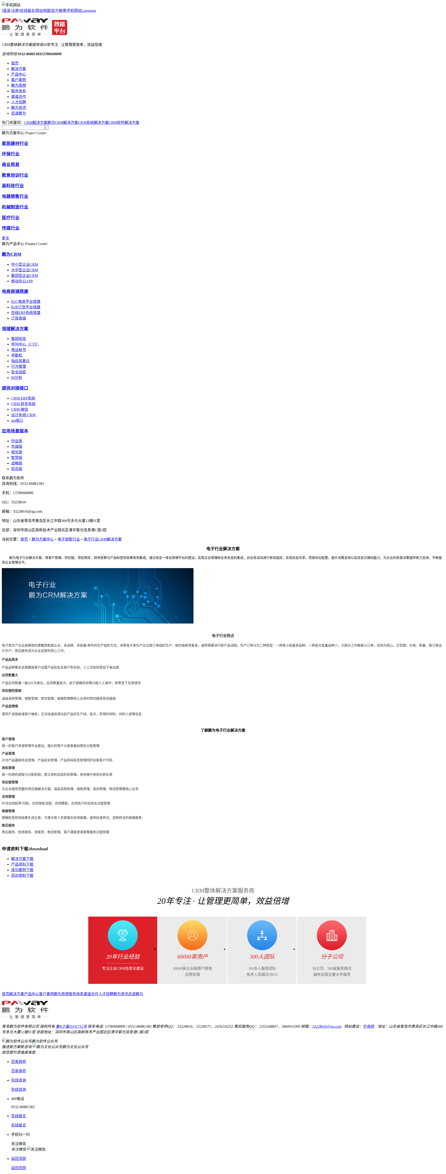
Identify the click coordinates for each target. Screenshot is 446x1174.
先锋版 (16, 446)
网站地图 (43, 11)
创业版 (16, 441)
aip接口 (17, 420)
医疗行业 (11, 217)
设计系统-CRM (23, 415)
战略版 (16, 463)
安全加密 (18, 372)
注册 (15, 11)
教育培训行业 (15, 175)
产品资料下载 (22, 864)
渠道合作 (18, 97)
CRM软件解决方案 (124, 123)
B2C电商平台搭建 (25, 302)
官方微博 (58, 11)
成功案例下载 (22, 870)
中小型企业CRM (24, 264)
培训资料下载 (22, 875)
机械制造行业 (15, 207)
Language (89, 11)
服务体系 (18, 91)
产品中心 (18, 74)
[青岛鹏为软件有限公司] (34, 34)
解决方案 (18, 69)
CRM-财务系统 (23, 404)
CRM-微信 (19, 409)
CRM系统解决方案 (93, 123)
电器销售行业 (15, 196)
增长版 (16, 452)
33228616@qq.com (326, 1026)
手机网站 (74, 11)
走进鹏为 (18, 113)
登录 (6, 11)
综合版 (16, 469)
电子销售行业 (69, 539)
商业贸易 (11, 164)
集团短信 (18, 339)
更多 (5, 238)
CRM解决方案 (35, 123)
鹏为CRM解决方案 (62, 123)
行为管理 (18, 366)
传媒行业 (11, 228)
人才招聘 (18, 102)
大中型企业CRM (24, 270)
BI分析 (16, 378)
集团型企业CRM (24, 276)
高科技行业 (13, 185)
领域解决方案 (15, 328)
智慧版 (16, 458)
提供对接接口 (15, 388)
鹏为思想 (18, 85)
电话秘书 (18, 350)
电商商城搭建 (15, 291)
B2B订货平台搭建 (25, 307)
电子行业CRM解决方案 (103, 539)
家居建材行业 (15, 143)
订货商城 (18, 318)
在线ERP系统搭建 (25, 313)
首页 (15, 63)
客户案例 (18, 80)
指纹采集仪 (20, 361)
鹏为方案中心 (43, 539)
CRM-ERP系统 (23, 398)
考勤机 (16, 355)
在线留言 (27, 11)
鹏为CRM (11, 254)
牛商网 (368, 1026)
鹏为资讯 (18, 108)
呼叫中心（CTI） (25, 344)
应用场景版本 (15, 431)
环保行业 (11, 153)
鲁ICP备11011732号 (71, 1026)
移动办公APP (22, 281)
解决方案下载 (22, 859)
